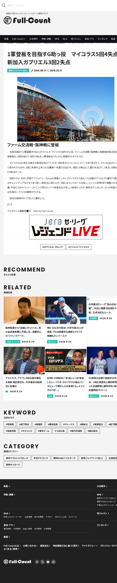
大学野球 (17, 528)
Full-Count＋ (19, 38)
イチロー (49, 516)
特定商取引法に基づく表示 (65, 545)
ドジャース (73, 516)
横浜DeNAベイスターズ (64, 458)
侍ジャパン (76, 38)
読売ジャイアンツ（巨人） (18, 70)
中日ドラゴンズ (41, 458)
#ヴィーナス (68, 424)
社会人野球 (27, 528)
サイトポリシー (89, 545)
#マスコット (26, 430)
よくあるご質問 (10, 548)
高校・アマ (89, 38)
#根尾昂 (38, 424)
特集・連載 (46, 38)
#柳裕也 (84, 424)
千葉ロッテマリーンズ (105, 505)
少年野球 (47, 528)
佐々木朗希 (38, 516)
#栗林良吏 (53, 424)
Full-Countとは (11, 545)
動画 (6, 536)
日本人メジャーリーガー (13, 516)
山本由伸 (28, 516)
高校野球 (7, 528)
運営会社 (44, 545)
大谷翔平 (33, 38)
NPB (57, 38)
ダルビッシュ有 (60, 516)
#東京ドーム (43, 430)
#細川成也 (93, 430)
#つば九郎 (60, 430)
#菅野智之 (98, 424)
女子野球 (38, 528)
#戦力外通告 (76, 430)
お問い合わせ (29, 545)
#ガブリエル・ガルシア (53, 246)
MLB (65, 38)
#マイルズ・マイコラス (78, 246)
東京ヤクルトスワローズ (17, 458)
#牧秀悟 (10, 424)
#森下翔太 (24, 424)
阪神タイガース (13, 464)
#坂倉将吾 (11, 430)
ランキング (102, 38)
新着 (6, 38)
